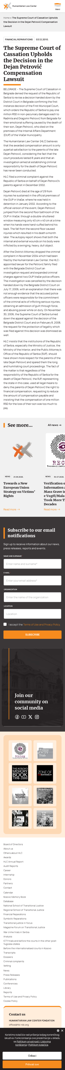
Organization (10, 589)
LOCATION (8, 606)
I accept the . (34, 624)
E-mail (7, 572)
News (24, 476)
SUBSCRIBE (32, 634)
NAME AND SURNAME (13, 556)
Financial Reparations (19, 39)
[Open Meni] (58, 7)
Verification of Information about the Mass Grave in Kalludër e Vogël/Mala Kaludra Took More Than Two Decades (39, 493)
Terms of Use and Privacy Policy (41, 624)
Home (6, 17)
